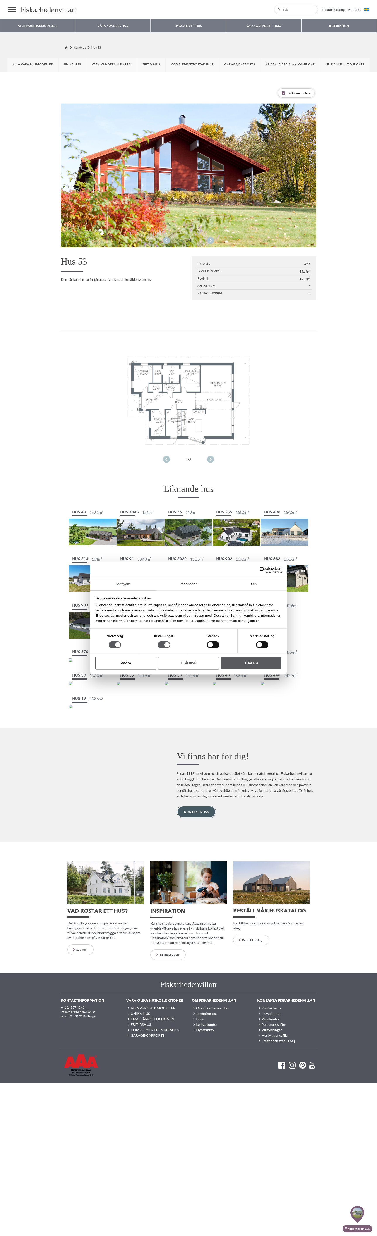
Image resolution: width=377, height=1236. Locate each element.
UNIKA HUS (72, 64)
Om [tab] (254, 584)
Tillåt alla (251, 663)
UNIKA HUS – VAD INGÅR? (345, 64)
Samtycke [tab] (123, 584)
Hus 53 (96, 47)
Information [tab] (188, 584)
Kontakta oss (196, 812)
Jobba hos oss (206, 1013)
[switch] (164, 644)
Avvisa (126, 663)
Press (200, 1019)
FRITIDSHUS (151, 64)
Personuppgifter (274, 1024)
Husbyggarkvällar (275, 1035)
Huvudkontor (272, 1013)
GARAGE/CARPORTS (239, 64)
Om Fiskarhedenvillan (212, 1008)
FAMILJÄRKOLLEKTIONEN (152, 1019)
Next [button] (210, 240)
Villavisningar (272, 1030)
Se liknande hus (299, 93)
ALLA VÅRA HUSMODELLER (33, 64)
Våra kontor (270, 1019)
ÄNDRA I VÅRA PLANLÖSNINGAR (290, 64)
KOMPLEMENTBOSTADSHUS (192, 64)
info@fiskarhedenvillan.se (78, 1012)
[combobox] (296, 9)
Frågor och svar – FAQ (278, 1041)
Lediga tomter (206, 1024)
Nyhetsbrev (205, 1030)
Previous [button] (166, 240)
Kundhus (80, 47)
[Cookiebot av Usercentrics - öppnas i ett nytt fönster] (263, 569)
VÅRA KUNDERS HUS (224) (112, 64)
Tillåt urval (189, 663)
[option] (188, 175)
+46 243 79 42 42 (73, 1007)
